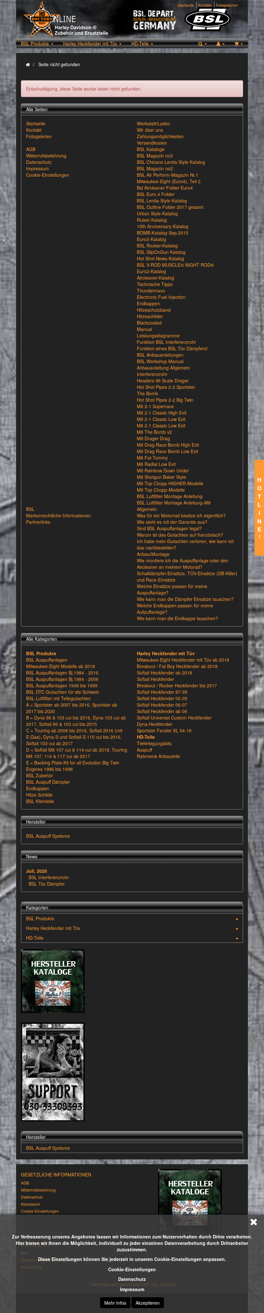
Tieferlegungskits (154, 743)
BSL (30, 509)
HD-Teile (140, 43)
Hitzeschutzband (154, 310)
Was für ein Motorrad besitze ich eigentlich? (181, 515)
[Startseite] (28, 64)
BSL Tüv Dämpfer (47, 883)
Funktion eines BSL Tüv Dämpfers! (172, 348)
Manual (144, 329)
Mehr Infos (115, 1303)
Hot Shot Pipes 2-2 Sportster (166, 387)
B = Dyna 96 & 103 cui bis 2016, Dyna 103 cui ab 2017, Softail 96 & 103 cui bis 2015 (76, 720)
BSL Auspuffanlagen (46, 659)
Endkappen (148, 303)
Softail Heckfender (155, 679)
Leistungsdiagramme (158, 335)
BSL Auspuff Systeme (48, 836)
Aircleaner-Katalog (155, 277)
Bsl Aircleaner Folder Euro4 (165, 187)
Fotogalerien (227, 5)
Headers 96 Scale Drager (163, 380)
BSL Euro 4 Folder (155, 194)
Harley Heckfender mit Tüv (90, 43)
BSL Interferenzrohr (49, 877)
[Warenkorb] (239, 43)
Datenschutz (132, 1279)
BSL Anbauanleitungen (160, 355)
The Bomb (147, 393)
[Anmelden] (221, 43)
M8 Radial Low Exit (156, 464)
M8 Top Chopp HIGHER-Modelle (170, 483)
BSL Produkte (35, 43)
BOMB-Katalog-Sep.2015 (162, 232)
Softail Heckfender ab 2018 (164, 672)
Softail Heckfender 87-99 (162, 692)
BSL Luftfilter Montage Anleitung (170, 496)
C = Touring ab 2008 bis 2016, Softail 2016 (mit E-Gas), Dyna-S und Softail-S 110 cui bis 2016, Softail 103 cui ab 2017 (74, 736)
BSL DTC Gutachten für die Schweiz (62, 692)
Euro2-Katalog (151, 271)
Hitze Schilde (39, 794)
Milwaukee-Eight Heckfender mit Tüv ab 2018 (183, 659)
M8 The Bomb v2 (154, 432)
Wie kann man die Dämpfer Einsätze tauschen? (185, 599)
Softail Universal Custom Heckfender (174, 717)
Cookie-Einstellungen (132, 1269)
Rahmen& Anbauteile (158, 756)
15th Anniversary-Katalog (162, 226)
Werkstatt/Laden (153, 123)
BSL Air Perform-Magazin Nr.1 (167, 175)
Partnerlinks (38, 522)
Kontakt (205, 5)
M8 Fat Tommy (152, 457)
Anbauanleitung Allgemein (163, 367)
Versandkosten (152, 142)
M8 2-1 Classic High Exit (161, 412)
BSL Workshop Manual (160, 361)
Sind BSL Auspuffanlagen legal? (169, 528)
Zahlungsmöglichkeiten (160, 136)
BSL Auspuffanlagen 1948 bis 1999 (62, 685)
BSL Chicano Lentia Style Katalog (171, 162)
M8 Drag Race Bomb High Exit (168, 445)
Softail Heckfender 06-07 (162, 704)
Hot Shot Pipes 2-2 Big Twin (165, 400)
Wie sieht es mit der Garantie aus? (172, 522)
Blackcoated (149, 322)
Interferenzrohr (152, 374)
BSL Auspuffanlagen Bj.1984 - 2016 (62, 672)
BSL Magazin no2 (155, 168)
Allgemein (147, 509)
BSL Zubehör (39, 775)
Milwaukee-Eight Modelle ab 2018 (60, 666)
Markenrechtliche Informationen (58, 515)
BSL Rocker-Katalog (157, 245)
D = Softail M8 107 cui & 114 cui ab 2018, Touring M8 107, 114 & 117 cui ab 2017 (76, 752)
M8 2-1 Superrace (155, 406)
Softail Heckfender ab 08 (162, 711)
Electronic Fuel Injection (161, 297)
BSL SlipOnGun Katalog (161, 252)
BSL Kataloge (151, 149)
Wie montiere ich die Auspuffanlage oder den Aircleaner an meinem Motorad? (182, 563)
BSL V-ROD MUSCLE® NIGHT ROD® (175, 265)
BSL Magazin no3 (155, 155)
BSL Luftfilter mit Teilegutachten (58, 698)
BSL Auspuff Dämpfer (48, 782)
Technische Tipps (155, 284)
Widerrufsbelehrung (46, 155)
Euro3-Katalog (151, 239)
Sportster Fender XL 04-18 (164, 730)
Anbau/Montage (153, 554)
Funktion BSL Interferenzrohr (166, 342)
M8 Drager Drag (153, 438)
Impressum (132, 1289)
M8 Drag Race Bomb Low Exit (167, 451)
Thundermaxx (151, 290)
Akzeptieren (148, 1303)
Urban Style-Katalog (157, 213)
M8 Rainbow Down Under (163, 470)
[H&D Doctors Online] (76, 19)
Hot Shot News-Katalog (160, 258)
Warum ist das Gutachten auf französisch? (180, 534)
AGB (30, 149)
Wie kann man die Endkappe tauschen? (177, 618)
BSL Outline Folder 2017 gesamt (170, 207)
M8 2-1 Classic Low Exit (161, 419)
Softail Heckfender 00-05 (162, 698)
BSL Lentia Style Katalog (162, 200)
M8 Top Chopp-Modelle (161, 490)
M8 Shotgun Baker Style (161, 477)
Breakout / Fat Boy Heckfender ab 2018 (177, 666)
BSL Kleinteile (40, 801)
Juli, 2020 (36, 871)
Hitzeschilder (150, 316)
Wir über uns (150, 130)
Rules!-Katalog (152, 220)
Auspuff (144, 749)
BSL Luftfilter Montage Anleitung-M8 (174, 502)
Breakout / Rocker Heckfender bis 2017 (177, 685)
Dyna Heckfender (154, 724)
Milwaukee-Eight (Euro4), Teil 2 (169, 181)
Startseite (185, 5)
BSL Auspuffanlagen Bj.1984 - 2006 (62, 679)
